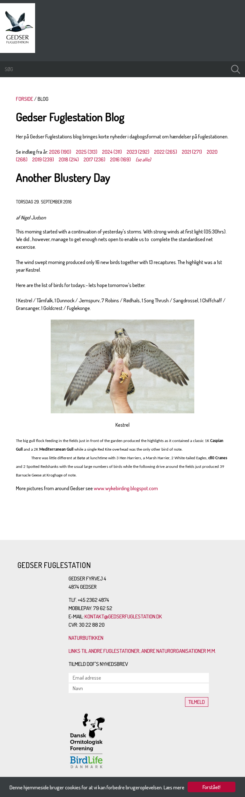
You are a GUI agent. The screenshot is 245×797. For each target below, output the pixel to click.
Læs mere (174, 787)
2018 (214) (69, 159)
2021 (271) (192, 152)
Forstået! (211, 787)
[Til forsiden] (19, 51)
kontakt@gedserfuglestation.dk (123, 616)
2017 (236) (94, 159)
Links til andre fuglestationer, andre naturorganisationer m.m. (142, 650)
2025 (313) (86, 152)
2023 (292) (138, 152)
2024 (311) (112, 152)
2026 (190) (60, 152)
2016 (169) (120, 159)
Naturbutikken (86, 637)
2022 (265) (165, 152)
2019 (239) (43, 159)
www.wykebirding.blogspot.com (126, 488)
